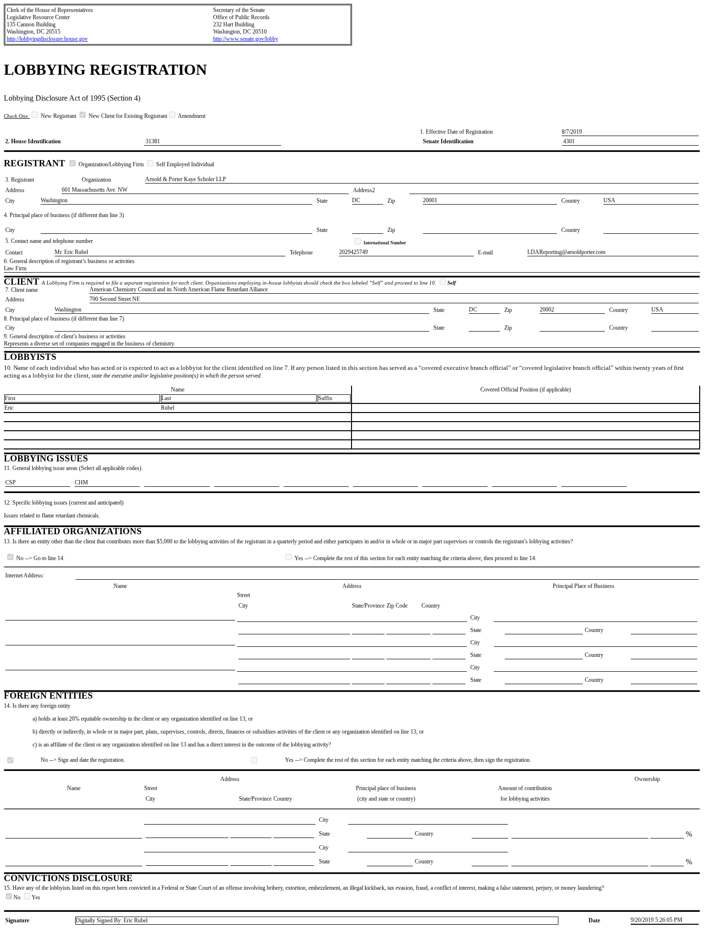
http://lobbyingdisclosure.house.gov (47, 38)
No (17, 897)
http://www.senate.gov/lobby (245, 38)
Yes (36, 897)
